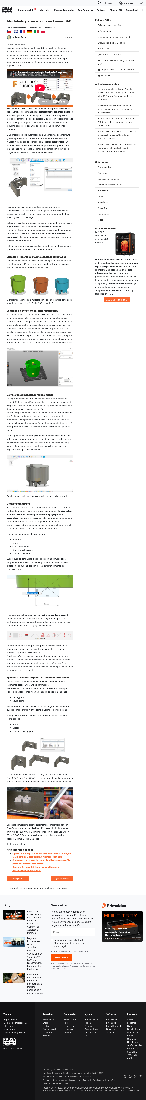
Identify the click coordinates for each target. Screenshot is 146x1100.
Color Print (105, 48)
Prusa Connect (113, 1026)
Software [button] (101, 10)
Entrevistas (103, 190)
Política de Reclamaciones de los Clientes (61, 1080)
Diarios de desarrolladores (110, 184)
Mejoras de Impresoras (15, 1022)
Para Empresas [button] (85, 10)
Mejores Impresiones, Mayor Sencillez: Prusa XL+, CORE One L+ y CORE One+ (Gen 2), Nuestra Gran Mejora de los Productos (117, 94)
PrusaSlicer (112, 1019)
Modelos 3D (49, 1019)
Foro (66, 1022)
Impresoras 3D (11, 1019)
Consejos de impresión (108, 179)
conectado (33, 888)
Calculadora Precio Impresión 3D (115, 37)
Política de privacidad (52, 1076)
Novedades (103, 202)
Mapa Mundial (71, 1019)
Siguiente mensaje (61, 878)
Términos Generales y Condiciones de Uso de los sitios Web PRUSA (73, 1073)
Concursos (103, 173)
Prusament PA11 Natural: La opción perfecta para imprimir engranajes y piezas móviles (115, 109)
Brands (46, 1035)
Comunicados (104, 167)
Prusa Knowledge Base (111, 25)
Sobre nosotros (131, 1021)
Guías (100, 196)
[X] (135, 1077)
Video (100, 219)
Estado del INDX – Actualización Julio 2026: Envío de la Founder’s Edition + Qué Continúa (116, 122)
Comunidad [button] (132, 10)
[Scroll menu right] (143, 10)
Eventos (68, 1032)
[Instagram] (130, 1076)
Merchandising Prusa (14, 1032)
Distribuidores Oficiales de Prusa (134, 1032)
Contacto (132, 1038)
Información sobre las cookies (78, 1076)
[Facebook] (125, 1076)
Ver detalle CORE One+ (117, 300)
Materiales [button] (45, 10)
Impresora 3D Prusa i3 (110, 54)
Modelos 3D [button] (116, 10)
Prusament (105, 75)
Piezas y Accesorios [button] (64, 10)
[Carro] (141, 2)
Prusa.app (111, 1022)
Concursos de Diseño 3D (50, 1031)
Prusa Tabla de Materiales (112, 42)
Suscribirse (61, 957)
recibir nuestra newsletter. (78, 951)
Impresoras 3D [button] (26, 9)
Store (45, 1022)
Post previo (17, 878)
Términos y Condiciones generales (58, 1069)
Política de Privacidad (69, 966)
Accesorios (9, 1029)
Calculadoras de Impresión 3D (91, 1032)
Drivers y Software (110, 1031)
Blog (129, 1026)
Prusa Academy (89, 1024)
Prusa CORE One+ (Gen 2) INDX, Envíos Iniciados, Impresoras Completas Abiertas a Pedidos (117, 135)
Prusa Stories (104, 208)
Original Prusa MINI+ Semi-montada (118, 69)
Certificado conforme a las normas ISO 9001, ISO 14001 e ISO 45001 (134, 1050)
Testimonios (103, 214)
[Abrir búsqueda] (99, 2)
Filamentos (9, 1026)
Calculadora (105, 31)
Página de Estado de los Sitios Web (99, 1080)
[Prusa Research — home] (7, 10)
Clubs (46, 1026)
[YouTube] (141, 1076)
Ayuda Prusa (91, 1019)
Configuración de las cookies (55, 1083)
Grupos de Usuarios (69, 1028)
